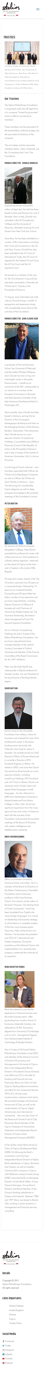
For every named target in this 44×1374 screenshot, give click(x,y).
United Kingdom (16, 1310)
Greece (12, 1314)
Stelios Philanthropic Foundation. (17, 1284)
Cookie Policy (15, 1323)
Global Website (16, 1306)
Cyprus (12, 1319)
